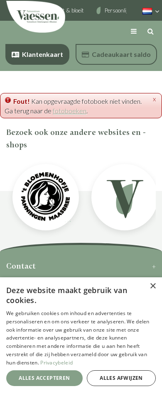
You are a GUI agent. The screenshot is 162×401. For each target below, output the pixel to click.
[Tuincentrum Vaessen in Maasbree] (35, 16)
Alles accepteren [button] (44, 377)
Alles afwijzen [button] (121, 377)
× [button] (153, 286)
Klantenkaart (42, 54)
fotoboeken (69, 111)
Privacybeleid (56, 362)
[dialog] (81, 339)
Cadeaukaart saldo (121, 54)
